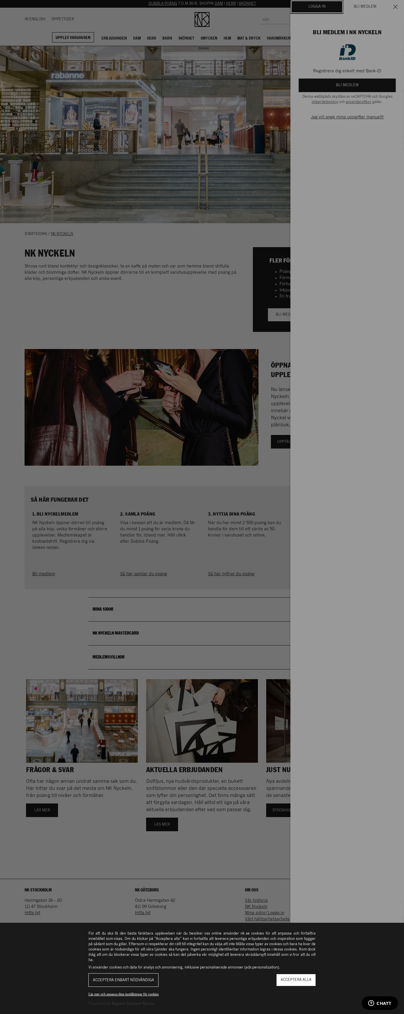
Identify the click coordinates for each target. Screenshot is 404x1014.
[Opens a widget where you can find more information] (380, 1003)
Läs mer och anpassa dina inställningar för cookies (123, 994)
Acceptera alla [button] (296, 980)
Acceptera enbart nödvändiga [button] (123, 980)
